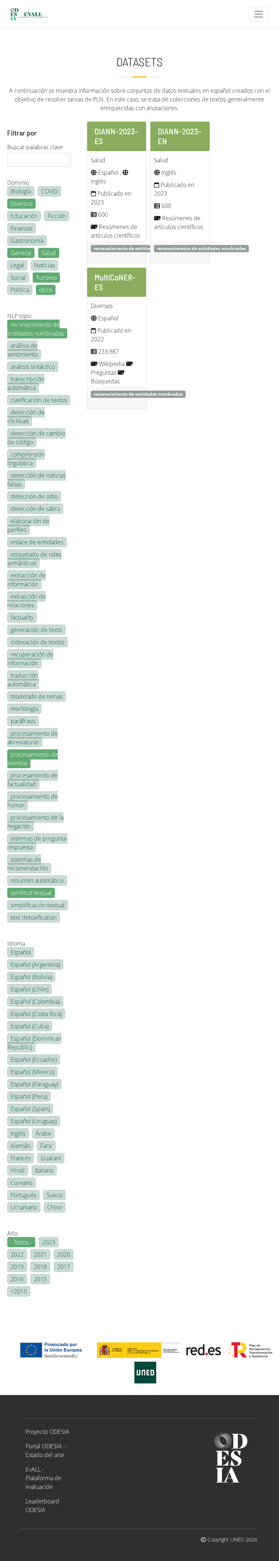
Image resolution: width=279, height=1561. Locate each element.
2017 (63, 1267)
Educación (24, 216)
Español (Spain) (30, 1109)
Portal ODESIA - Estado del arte (45, 1450)
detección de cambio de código (36, 437)
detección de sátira (35, 509)
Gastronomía (27, 241)
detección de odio (34, 496)
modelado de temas (36, 696)
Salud (48, 253)
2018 (40, 1267)
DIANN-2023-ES (116, 136)
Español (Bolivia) (31, 977)
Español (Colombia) (35, 1002)
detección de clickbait (26, 416)
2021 (40, 1254)
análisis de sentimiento (22, 350)
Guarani (51, 1158)
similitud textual (31, 893)
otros (45, 290)
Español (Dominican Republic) (34, 1043)
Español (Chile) (29, 989)
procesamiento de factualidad (32, 779)
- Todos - (21, 1242)
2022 (17, 1254)
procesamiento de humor (32, 800)
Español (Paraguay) (34, 1084)
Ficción (57, 216)
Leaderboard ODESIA (42, 1505)
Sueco (54, 1195)
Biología (21, 191)
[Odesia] (32, 14)
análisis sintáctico (33, 367)
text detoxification (34, 917)
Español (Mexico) (32, 1072)
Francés (21, 1158)
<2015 (19, 1291)
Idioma (16, 944)
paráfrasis (23, 721)
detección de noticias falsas (36, 479)
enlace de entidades (37, 542)
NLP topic (19, 316)
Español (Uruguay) (34, 1121)
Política (20, 290)
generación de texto (36, 630)
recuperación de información (30, 658)
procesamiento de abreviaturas (32, 737)
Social (18, 278)
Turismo (46, 278)
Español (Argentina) (35, 965)
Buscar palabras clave (35, 147)
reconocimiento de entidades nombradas (35, 329)
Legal (17, 265)
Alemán (20, 1146)
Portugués (23, 1195)
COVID (49, 191)
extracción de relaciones (26, 600)
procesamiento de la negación (35, 821)
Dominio (18, 183)
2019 (17, 1267)
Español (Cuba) (30, 1026)
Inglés (18, 1133)
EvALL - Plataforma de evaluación (43, 1478)
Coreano (21, 1183)
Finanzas (21, 228)
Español (21, 952)
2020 (63, 1254)
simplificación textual (38, 905)
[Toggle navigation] (258, 14)
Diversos (21, 204)
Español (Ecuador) (34, 1059)
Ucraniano (24, 1207)
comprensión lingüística (26, 458)
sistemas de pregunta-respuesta (37, 842)
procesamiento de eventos (32, 758)
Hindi (18, 1170)
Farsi (46, 1146)
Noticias (44, 265)
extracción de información (26, 579)
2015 (40, 1279)
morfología (24, 709)
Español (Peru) (29, 1096)
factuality (22, 617)
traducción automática (22, 679)
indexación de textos (37, 642)
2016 (17, 1279)
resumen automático (37, 880)
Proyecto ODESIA (47, 1432)
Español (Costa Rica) (36, 1014)
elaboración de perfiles (28, 525)
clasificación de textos (39, 400)
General (21, 253)
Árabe (43, 1133)
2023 (48, 1242)
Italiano (44, 1170)
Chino (54, 1207)
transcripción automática (25, 383)
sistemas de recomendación (27, 864)
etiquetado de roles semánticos (34, 558)
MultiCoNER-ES (115, 282)
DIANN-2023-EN (179, 136)
